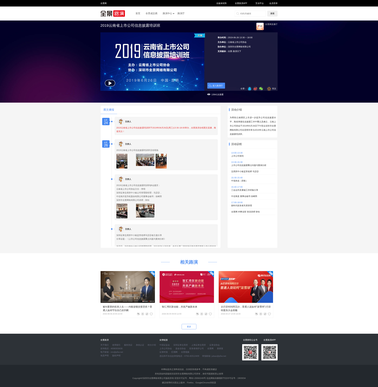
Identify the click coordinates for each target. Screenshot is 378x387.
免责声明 (104, 355)
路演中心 (167, 13)
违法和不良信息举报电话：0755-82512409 (179, 356)
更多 (189, 326)
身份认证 (140, 345)
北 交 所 (103, 8)
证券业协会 (214, 345)
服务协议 (128, 345)
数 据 (103, 9)
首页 (138, 13)
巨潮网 (174, 352)
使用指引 (116, 345)
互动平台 (259, 3)
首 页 (103, 0)
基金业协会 (180, 348)
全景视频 (185, 352)
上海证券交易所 (198, 345)
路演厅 (181, 13)
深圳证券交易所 (180, 345)
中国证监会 (164, 345)
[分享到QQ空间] (249, 89)
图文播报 (109, 109)
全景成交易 (151, 13)
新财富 (220, 348)
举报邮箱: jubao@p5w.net (214, 356)
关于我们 (104, 345)
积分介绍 (152, 345)
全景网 (210, 348)
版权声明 (116, 355)
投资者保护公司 (196, 348)
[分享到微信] (138, 313)
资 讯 (103, 4)
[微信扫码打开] (261, 89)
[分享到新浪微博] (255, 89)
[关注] (151, 313)
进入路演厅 (217, 85)
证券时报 (163, 352)
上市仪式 (167, 22)
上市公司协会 (165, 348)
